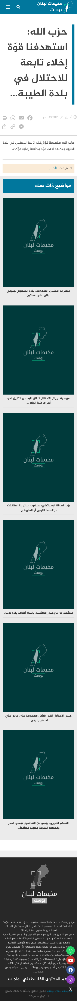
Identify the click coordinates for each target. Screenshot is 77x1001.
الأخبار (53, 168)
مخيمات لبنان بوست (49, 7)
